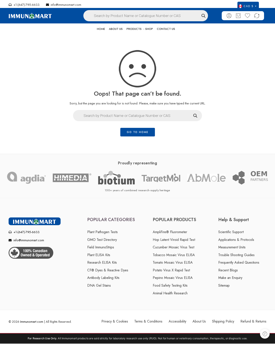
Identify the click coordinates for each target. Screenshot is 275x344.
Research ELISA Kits (102, 262)
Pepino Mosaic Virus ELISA (173, 277)
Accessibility (177, 321)
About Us (199, 321)
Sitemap (224, 285)
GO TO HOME (137, 132)
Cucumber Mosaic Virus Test (173, 247)
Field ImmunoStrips (100, 247)
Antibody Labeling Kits (103, 277)
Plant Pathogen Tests (102, 231)
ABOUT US (116, 29)
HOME (101, 29)
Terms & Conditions (148, 321)
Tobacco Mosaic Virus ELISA (174, 254)
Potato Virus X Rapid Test (171, 270)
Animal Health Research (170, 293)
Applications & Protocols (236, 239)
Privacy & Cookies (114, 321)
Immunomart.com (31, 321)
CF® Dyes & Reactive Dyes (107, 270)
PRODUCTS (134, 29)
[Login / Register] (229, 16)
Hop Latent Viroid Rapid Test (174, 239)
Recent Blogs (228, 270)
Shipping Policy (223, 321)
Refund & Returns (253, 321)
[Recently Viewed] (265, 334)
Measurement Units (232, 247)
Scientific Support (231, 231)
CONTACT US (166, 29)
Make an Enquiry (230, 277)
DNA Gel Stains (99, 285)
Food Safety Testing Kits (170, 285)
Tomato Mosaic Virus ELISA (173, 262)
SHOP (149, 29)
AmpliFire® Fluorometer (170, 231)
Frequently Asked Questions (238, 262)
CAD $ (249, 6)
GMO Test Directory (102, 239)
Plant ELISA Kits (98, 254)
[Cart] (238, 16)
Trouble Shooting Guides (236, 254)
